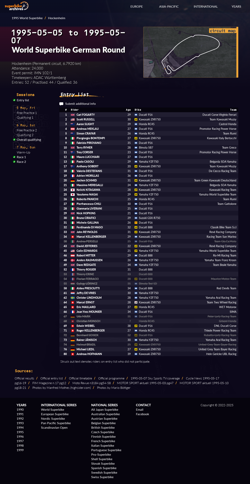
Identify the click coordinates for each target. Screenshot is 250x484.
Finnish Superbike (103, 436)
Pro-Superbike (101, 454)
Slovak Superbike (103, 463)
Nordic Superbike (53, 418)
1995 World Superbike (27, 18)
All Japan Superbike (104, 409)
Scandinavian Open (54, 427)
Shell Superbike (101, 459)
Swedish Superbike (104, 472)
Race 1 (21, 157)
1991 (20, 414)
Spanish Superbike (103, 468)
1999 (20, 450)
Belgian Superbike (103, 423)
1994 (20, 427)
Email (139, 409)
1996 (20, 436)
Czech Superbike (102, 432)
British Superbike (103, 427)
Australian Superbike (105, 414)
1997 (20, 441)
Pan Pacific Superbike (56, 423)
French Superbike (103, 441)
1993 (20, 423)
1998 (20, 445)
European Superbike (55, 414)
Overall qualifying (29, 139)
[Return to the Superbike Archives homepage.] (16, 9)
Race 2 (21, 161)
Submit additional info (80, 103)
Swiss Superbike (102, 477)
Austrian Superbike (104, 418)
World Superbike (52, 409)
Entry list (23, 100)
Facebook (142, 414)
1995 (20, 432)
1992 (20, 418)
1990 (20, 409)
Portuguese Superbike (106, 450)
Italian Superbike (102, 445)
